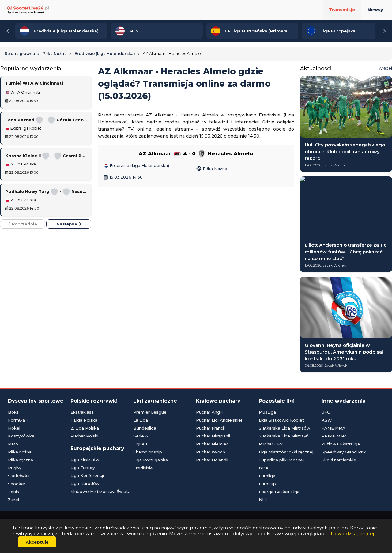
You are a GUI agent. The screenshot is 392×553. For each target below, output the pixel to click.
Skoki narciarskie (339, 459)
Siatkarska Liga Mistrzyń (284, 436)
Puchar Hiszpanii (213, 436)
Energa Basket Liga (279, 491)
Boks (13, 412)
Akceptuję (37, 542)
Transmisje (342, 9)
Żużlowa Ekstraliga (341, 443)
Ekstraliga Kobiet (25, 128)
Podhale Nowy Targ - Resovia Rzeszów (46, 191)
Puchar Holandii (212, 459)
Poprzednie (24, 224)
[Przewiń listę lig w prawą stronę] (384, 31)
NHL (263, 499)
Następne (67, 224)
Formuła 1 (18, 420)
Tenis (13, 491)
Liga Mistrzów (84, 459)
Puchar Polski (84, 436)
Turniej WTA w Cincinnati (34, 83)
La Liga (140, 420)
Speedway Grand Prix (344, 451)
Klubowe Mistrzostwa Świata (100, 491)
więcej (385, 68)
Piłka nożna (20, 451)
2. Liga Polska (22, 200)
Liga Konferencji (87, 475)
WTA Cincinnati (24, 92)
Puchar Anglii (209, 412)
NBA (264, 467)
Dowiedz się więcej (352, 533)
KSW (327, 420)
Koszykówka (21, 436)
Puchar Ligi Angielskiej (219, 420)
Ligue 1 (140, 443)
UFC (326, 412)
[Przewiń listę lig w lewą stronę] (7, 31)
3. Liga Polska (22, 164)
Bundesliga (144, 428)
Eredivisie (143, 467)
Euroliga (267, 475)
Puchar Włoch (210, 451)
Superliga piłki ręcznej (281, 459)
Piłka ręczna (20, 459)
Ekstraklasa (82, 412)
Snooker (16, 483)
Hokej (14, 428)
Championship (147, 451)
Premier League (150, 412)
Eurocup (267, 483)
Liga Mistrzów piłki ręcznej (286, 451)
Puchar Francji (210, 428)
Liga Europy (82, 467)
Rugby (14, 467)
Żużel (13, 499)
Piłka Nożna (211, 168)
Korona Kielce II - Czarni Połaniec (46, 155)
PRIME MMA (334, 436)
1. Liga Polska (83, 420)
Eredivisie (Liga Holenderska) (138, 166)
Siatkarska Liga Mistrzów (284, 428)
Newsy (375, 9)
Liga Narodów (85, 483)
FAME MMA (333, 428)
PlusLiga (267, 412)
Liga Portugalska (150, 459)
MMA (13, 443)
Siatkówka (19, 475)
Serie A (140, 436)
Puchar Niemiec (212, 443)
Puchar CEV (271, 443)
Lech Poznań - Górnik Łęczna (46, 119)
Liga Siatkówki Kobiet (281, 420)
